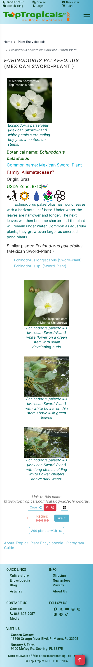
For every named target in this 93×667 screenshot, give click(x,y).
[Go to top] (80, 660)
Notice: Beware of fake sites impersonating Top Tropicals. (46, 655)
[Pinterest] (78, 609)
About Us (60, 591)
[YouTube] (67, 609)
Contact (16, 609)
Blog (13, 585)
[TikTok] (66, 614)
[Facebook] (55, 609)
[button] (67, 6)
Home (8, 41)
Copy (34, 507)
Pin (48, 507)
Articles (16, 591)
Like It (60, 518)
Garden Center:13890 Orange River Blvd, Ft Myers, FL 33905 (44, 637)
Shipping (59, 576)
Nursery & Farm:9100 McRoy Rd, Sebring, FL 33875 (37, 647)
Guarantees (61, 581)
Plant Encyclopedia (32, 41)
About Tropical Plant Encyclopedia (33, 543)
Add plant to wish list (46, 530)
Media (14, 619)
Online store (19, 576)
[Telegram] (61, 614)
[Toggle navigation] (87, 16)
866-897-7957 (24, 614)
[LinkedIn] (55, 614)
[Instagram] (73, 609)
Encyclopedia (20, 581)
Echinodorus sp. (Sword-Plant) (40, 266)
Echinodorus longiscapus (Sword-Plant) (48, 260)
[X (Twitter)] (61, 609)
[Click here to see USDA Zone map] (44, 186)
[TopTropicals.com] (36, 16)
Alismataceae (36, 172)
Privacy (58, 585)
